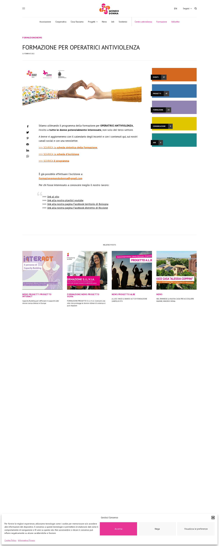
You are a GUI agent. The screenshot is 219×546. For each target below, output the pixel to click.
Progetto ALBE (126, 294)
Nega (157, 528)
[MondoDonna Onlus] (109, 9)
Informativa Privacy (26, 540)
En (175, 8)
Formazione (29, 38)
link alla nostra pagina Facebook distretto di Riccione (77, 207)
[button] (213, 517)
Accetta (118, 528)
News (39, 38)
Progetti (34, 294)
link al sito (53, 196)
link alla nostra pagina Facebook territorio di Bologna (77, 204)
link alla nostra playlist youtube (65, 200)
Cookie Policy (10, 540)
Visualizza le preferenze (196, 528)
